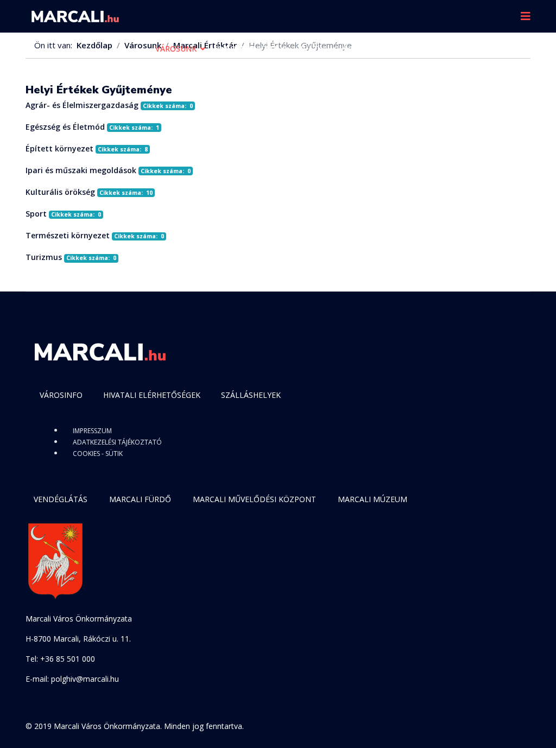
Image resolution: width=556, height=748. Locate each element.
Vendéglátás (60, 499)
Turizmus (44, 257)
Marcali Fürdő (140, 499)
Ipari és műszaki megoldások (81, 170)
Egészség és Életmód (65, 127)
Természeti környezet (68, 235)
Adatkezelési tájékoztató (117, 442)
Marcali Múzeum (372, 499)
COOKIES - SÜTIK (98, 453)
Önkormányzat (246, 48)
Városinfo (61, 395)
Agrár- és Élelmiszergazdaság (82, 105)
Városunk (176, 48)
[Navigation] (525, 16)
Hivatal (311, 48)
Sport (36, 213)
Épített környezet (59, 148)
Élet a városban (378, 48)
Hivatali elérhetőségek (151, 395)
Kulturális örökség (60, 192)
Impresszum (92, 430)
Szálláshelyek (251, 395)
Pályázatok (452, 48)
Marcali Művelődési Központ (254, 499)
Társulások (179, 81)
